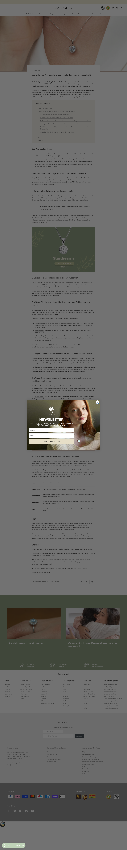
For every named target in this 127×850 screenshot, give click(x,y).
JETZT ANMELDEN (51, 441)
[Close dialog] (97, 402)
